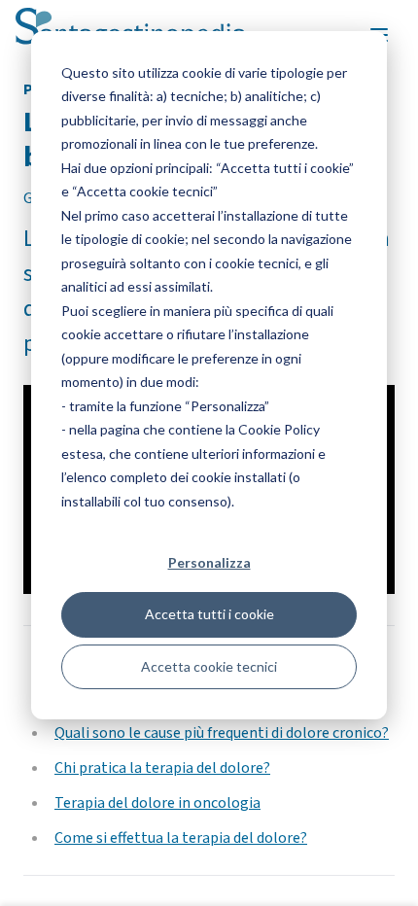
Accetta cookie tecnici (209, 666)
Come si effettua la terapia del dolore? (180, 838)
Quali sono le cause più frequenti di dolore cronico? (221, 733)
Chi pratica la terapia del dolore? (162, 768)
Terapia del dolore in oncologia (157, 803)
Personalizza (209, 562)
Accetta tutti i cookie (209, 614)
